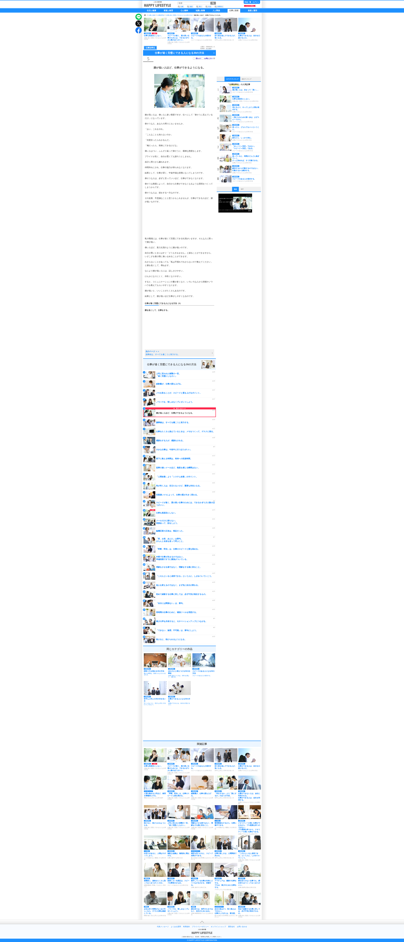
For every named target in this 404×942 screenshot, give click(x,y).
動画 (235, 189)
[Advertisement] (179, 220)
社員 (209, 6)
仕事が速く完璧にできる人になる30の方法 (179, 15)
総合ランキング (246, 79)
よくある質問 (176, 926)
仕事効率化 (160, 15)
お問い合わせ (242, 926)
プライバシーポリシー (200, 926)
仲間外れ (220, 6)
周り (200, 6)
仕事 (182, 6)
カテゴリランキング (232, 79)
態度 (191, 6)
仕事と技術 (151, 15)
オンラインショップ (218, 926)
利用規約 (186, 926)
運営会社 (231, 926)
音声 (242, 189)
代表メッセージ (163, 926)
